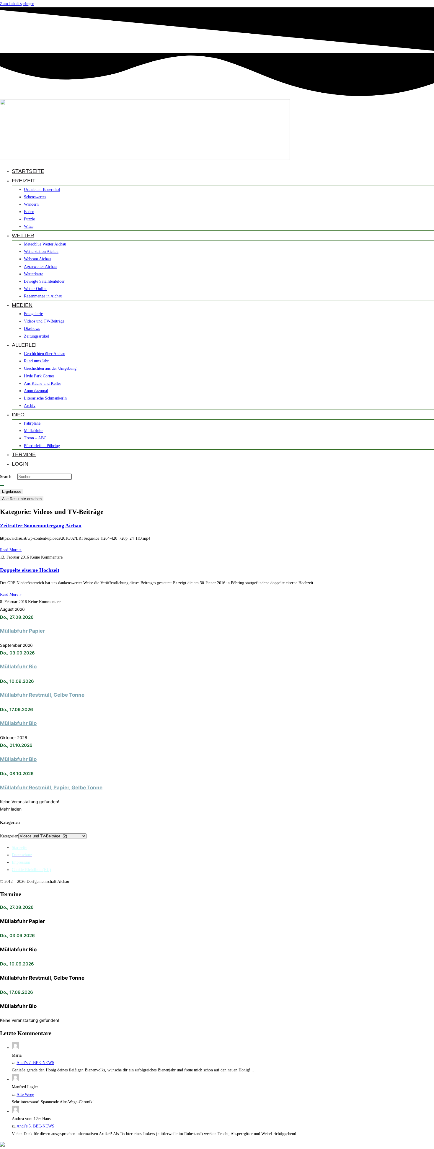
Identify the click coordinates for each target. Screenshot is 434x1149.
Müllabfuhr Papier (22, 631)
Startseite (19, 847)
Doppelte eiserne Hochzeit (29, 570)
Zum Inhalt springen (17, 3)
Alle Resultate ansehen (22, 499)
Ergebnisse (11, 491)
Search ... (8, 476)
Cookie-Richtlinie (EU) (31, 870)
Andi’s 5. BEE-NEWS (35, 1126)
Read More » (11, 550)
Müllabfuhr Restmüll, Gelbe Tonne (42, 695)
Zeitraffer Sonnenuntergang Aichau (40, 525)
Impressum (21, 862)
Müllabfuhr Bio (18, 667)
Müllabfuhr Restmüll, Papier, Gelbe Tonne (51, 787)
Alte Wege (25, 1094)
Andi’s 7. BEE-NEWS (35, 1062)
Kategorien (9, 836)
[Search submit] (2, 485)
